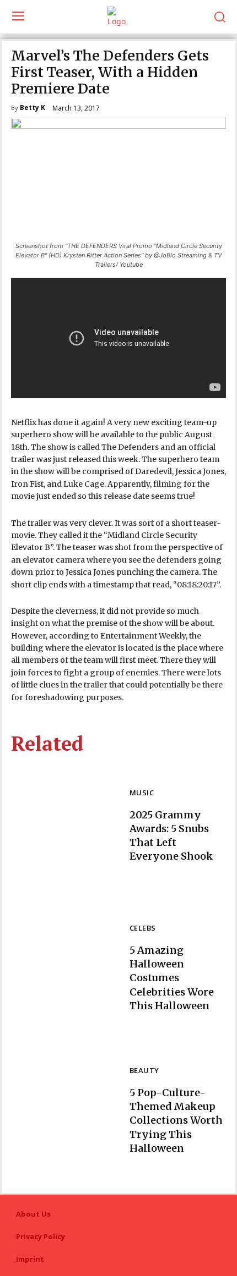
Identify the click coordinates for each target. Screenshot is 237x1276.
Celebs (142, 929)
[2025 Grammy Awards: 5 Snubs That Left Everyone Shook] (64, 826)
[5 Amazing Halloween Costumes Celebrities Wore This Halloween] (64, 968)
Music (142, 793)
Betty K (32, 108)
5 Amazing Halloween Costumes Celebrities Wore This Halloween (172, 978)
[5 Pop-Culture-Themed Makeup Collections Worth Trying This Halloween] (64, 1111)
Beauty (144, 1071)
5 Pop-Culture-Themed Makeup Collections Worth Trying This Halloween (176, 1120)
